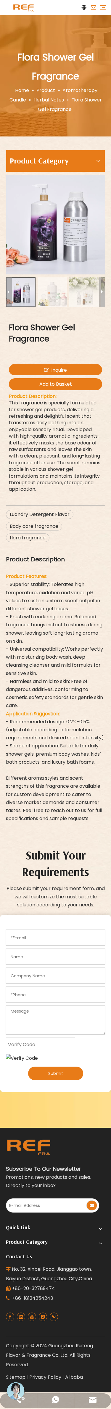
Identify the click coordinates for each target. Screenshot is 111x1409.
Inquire (59, 370)
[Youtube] (32, 1317)
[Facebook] (10, 1317)
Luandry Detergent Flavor (40, 514)
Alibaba (74, 1377)
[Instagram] (43, 1317)
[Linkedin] (21, 1317)
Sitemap (15, 1377)
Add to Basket (55, 384)
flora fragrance (28, 537)
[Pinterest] (54, 1317)
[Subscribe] (91, 1205)
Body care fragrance (34, 526)
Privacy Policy (45, 1377)
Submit (55, 1073)
